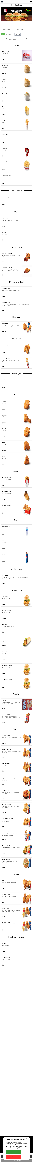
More (17, 34)
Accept (13, 1152)
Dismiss (13, 1156)
